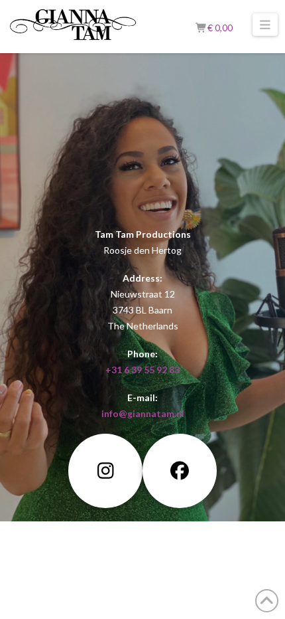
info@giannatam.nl (142, 413)
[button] (265, 24)
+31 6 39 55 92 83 (142, 369)
